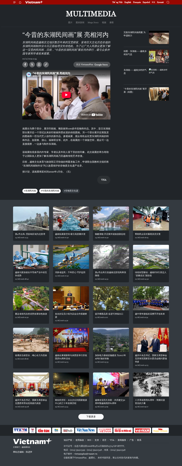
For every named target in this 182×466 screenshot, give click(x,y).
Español (146, 2)
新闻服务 (122, 440)
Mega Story (93, 22)
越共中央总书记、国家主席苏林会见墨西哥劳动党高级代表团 (31, 401)
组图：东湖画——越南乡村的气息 (135, 53)
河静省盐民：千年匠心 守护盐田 (70, 272)
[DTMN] (123, 430)
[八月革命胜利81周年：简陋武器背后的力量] (151, 384)
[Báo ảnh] (142, 430)
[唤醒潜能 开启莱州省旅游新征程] (111, 219)
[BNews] (56, 430)
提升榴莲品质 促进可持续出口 (109, 314)
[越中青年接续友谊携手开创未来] (151, 298)
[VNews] (32, 430)
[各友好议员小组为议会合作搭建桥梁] (71, 298)
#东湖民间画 (30, 190)
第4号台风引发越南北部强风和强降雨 (110, 274)
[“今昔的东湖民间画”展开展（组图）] (159, 94)
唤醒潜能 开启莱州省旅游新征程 (110, 234)
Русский (160, 2)
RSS (89, 440)
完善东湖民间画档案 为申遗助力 (134, 34)
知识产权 (68, 440)
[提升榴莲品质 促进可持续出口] (111, 298)
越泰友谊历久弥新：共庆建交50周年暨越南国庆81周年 (110, 401)
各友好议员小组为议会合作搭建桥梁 (71, 315)
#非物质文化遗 (71, 190)
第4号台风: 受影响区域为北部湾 (30, 234)
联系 (139, 440)
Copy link (46, 64)
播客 (112, 22)
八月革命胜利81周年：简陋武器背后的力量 (150, 401)
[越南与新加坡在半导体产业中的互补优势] (31, 257)
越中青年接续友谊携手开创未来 (150, 314)
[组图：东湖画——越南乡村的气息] (159, 56)
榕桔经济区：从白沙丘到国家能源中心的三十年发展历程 (71, 401)
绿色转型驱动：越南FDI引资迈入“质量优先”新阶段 (150, 274)
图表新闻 (80, 22)
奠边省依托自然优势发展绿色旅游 (31, 314)
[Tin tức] (43, 430)
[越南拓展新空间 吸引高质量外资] (71, 219)
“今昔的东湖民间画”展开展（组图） (135, 90)
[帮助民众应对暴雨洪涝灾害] (151, 219)
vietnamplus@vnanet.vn (85, 454)
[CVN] (104, 430)
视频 (104, 22)
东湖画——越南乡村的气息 (135, 71)
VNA (112, 440)
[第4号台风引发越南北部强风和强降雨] (111, 257)
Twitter (32, 64)
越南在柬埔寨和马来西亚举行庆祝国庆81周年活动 (71, 357)
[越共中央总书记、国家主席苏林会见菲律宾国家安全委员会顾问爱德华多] (151, 340)
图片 (70, 22)
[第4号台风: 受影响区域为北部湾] (31, 219)
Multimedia (91, 13)
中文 (153, 2)
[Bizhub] (67, 430)
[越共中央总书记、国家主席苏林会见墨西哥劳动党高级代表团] (31, 384)
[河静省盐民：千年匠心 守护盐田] (71, 257)
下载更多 (91, 416)
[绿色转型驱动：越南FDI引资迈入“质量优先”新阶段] (151, 257)
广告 (132, 440)
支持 (97, 440)
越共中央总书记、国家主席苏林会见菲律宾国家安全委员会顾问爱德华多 (151, 358)
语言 (104, 440)
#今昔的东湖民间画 (50, 190)
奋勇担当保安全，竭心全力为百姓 (31, 355)
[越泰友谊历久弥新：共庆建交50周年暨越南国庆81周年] (111, 384)
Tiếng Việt (117, 2)
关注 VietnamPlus (84, 64)
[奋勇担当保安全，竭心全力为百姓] (31, 340)
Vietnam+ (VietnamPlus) (34, 2)
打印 (39, 64)
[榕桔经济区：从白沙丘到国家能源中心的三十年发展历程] (71, 384)
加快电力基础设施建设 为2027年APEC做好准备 (110, 357)
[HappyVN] (160, 430)
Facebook (25, 64)
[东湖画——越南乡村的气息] (159, 75)
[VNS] (85, 430)
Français (137, 2)
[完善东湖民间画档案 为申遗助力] (159, 37)
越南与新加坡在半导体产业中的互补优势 (31, 274)
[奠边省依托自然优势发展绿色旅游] (31, 298)
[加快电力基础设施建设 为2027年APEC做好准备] (111, 340)
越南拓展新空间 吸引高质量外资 (70, 234)
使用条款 (80, 440)
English (127, 2)
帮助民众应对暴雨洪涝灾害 (148, 234)
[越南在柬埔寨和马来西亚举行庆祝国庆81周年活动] (71, 340)
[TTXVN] (21, 430)
